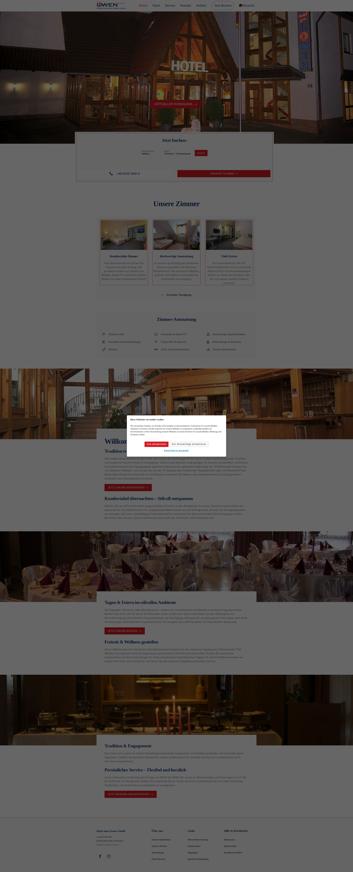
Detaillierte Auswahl (176, 450)
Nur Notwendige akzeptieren (189, 444)
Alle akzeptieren (156, 444)
